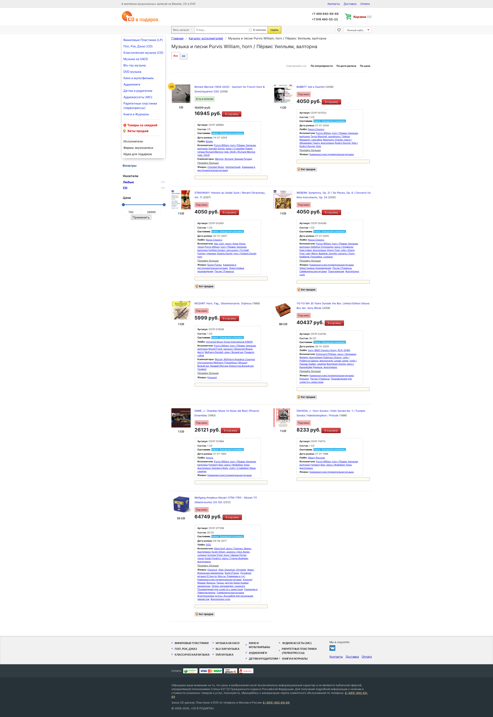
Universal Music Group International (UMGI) (229, 341)
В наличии (259, 29)
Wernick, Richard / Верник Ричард (233, 158)
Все (176, 55)
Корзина (362, 17)
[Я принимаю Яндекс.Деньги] (230, 670)
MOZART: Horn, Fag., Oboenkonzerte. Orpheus (223, 303)
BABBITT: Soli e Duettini (311, 86)
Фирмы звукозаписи (138, 148)
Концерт (212, 377)
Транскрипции (336, 271)
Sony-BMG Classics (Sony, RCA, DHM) (329, 350)
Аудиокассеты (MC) (137, 97)
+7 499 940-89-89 (325, 14)
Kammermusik (233, 167)
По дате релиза (346, 65)
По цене (365, 65)
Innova (209, 457)
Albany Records (316, 457)
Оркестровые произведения (315, 268)
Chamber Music (215, 167)
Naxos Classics (316, 129)
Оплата (365, 3)
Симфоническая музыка (313, 271)
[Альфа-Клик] (246, 670)
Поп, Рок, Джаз (186, 648)
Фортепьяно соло (220, 599)
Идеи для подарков (137, 154)
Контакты (334, 3)
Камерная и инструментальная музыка (331, 154)
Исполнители (133, 141)
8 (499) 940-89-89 (276, 702)
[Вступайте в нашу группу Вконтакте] (332, 648)
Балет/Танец (214, 264)
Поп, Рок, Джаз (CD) (138, 46)
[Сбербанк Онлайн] (190, 670)
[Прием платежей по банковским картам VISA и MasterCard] (210, 670)
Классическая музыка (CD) (143, 52)
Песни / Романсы (224, 271)
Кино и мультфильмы (138, 78)
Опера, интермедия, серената (228, 586)
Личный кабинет (357, 30)
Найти (274, 30)
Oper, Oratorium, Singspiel (232, 569)
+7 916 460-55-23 (325, 19)
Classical (212, 569)
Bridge (209, 141)
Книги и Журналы (136, 114)
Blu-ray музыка (134, 65)
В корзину (231, 114)
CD (183, 56)
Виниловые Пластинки (192, 643)
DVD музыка (132, 72)
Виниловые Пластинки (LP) (143, 40)
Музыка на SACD (135, 59)
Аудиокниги (131, 84)
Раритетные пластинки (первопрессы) (140, 106)
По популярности (322, 65)
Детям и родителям (137, 91)
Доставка (350, 3)
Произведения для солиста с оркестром (220, 589)
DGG (208, 544)
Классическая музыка (192, 654)
